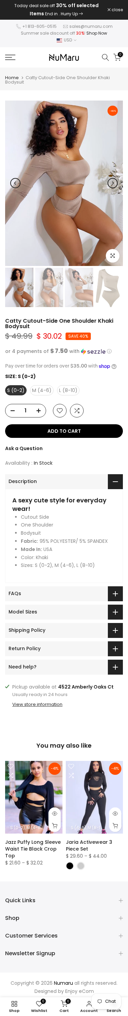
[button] (64, 351)
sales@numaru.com (91, 26)
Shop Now (96, 33)
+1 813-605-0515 (39, 26)
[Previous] (15, 183)
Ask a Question (24, 448)
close (117, 10)
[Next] (113, 183)
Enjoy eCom (79, 991)
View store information (37, 704)
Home (12, 77)
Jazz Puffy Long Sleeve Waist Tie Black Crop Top (33, 849)
